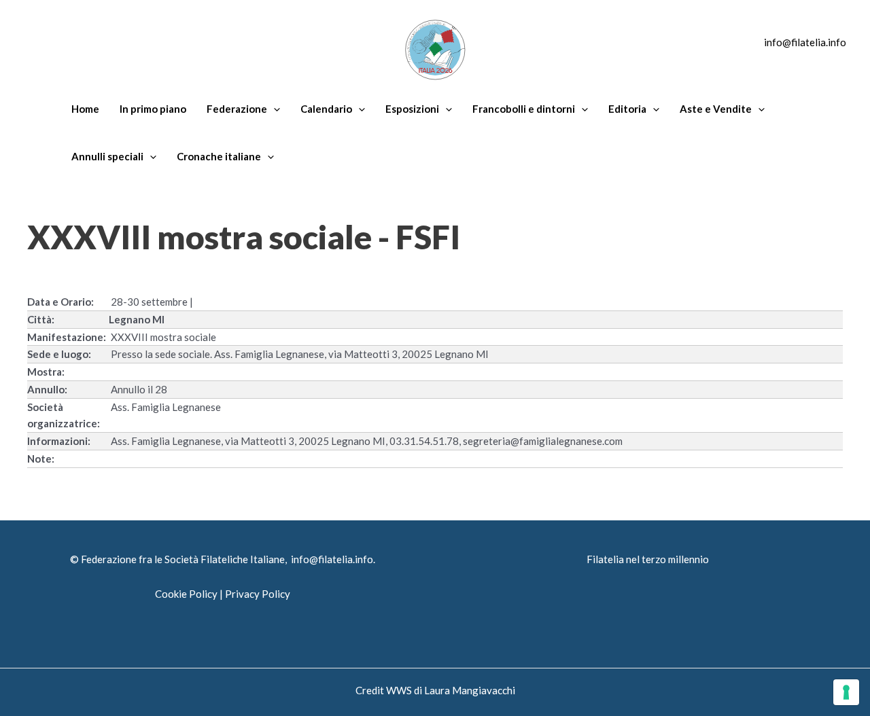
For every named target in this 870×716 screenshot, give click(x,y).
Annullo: (47, 389)
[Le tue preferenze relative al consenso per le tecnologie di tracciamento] (846, 692)
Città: (40, 319)
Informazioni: (58, 441)
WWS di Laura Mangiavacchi (450, 690)
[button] (273, 108)
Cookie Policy (186, 594)
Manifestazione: (66, 337)
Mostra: (46, 371)
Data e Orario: (60, 302)
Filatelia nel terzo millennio (648, 559)
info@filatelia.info (805, 42)
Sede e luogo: (59, 354)
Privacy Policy (257, 594)
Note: (40, 458)
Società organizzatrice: (63, 415)
